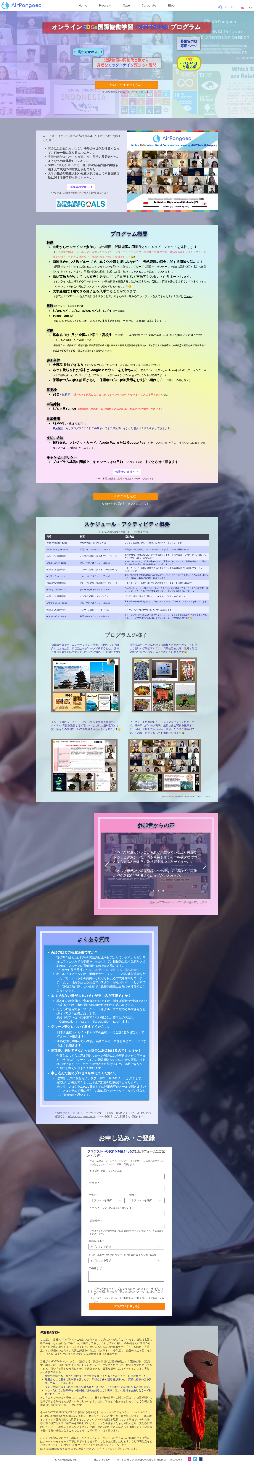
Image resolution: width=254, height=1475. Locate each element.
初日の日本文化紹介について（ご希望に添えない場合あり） (124, 1255)
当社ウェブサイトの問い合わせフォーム (109, 1112)
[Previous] (106, 866)
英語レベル (95, 1241)
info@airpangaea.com (81, 1116)
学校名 (93, 1183)
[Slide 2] (153, 891)
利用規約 (128, 1298)
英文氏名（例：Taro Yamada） (107, 1170)
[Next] (204, 866)
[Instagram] (189, 1459)
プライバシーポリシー (108, 1298)
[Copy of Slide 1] (148, 891)
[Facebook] (200, 1459)
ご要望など (95, 1268)
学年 (132, 1195)
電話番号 (94, 1220)
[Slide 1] (158, 891)
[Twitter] (195, 1459)
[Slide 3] (163, 891)
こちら (188, 296)
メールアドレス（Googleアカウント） (112, 1207)
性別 (92, 1195)
